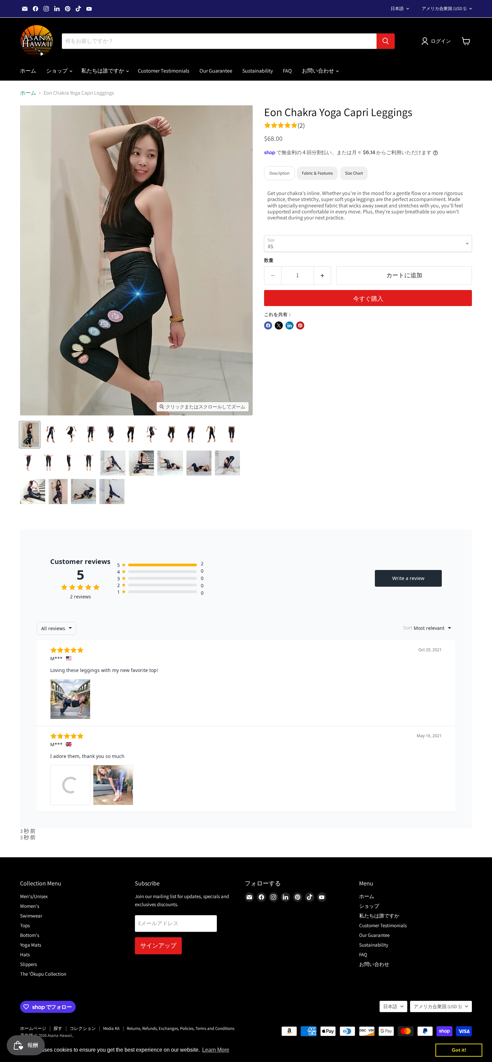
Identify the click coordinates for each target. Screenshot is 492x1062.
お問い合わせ (318, 70)
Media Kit (111, 1028)
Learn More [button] (215, 1050)
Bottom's (29, 935)
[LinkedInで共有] (289, 325)
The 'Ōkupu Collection (43, 974)
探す (58, 1028)
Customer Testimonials (163, 70)
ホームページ (33, 1028)
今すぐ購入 (368, 298)
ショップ (57, 70)
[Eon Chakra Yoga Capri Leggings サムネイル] (29, 434)
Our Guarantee (215, 70)
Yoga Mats (30, 945)
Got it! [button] (459, 1050)
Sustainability (257, 70)
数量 (268, 260)
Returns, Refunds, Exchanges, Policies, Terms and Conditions (180, 1028)
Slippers (28, 964)
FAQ (287, 70)
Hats (25, 954)
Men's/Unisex (34, 896)
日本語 (397, 8)
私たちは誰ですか (103, 70)
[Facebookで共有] (268, 325)
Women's (29, 906)
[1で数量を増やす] (322, 275)
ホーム (28, 70)
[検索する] (386, 41)
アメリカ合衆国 (444, 8)
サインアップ (158, 945)
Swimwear (31, 915)
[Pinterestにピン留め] (300, 325)
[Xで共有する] (279, 325)
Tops (25, 925)
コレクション (83, 1028)
